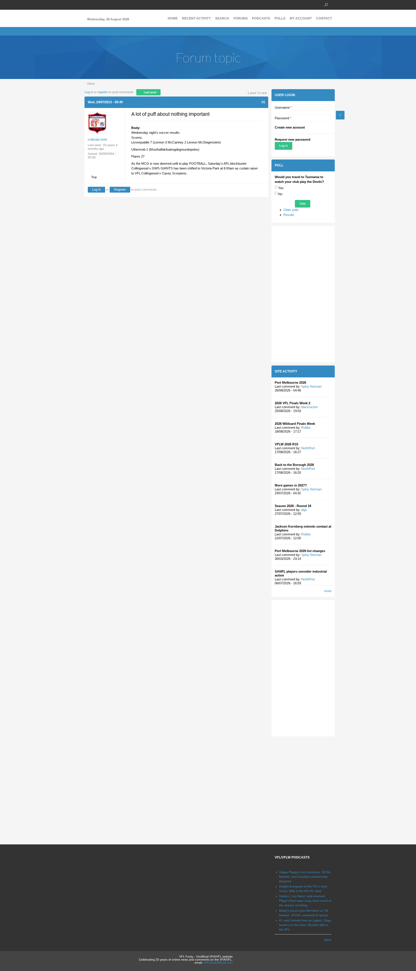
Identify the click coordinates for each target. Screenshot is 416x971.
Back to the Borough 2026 (294, 465)
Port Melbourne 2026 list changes (300, 551)
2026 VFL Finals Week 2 (292, 403)
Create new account (290, 127)
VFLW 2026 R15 (286, 444)
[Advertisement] (303, 294)
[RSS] (112, 4)
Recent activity (196, 18)
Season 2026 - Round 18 (293, 506)
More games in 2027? (291, 485)
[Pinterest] (106, 4)
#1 (263, 102)
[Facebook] (86, 4)
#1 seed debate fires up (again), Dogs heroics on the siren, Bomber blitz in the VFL (305, 925)
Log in (88, 92)
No (280, 194)
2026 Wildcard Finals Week (295, 423)
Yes (281, 188)
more (328, 591)
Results (288, 215)
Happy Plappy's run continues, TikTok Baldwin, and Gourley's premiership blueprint (304, 876)
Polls (280, 18)
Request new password (292, 139)
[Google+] (100, 4)
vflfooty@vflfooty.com (218, 962)
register (103, 92)
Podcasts (261, 18)
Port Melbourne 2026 (290, 382)
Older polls (291, 210)
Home (173, 18)
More (328, 940)
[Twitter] (93, 4)
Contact (324, 18)
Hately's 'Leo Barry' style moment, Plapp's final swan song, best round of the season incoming (305, 900)
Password (283, 118)
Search (222, 18)
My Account (301, 18)
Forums (240, 18)
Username (283, 107)
